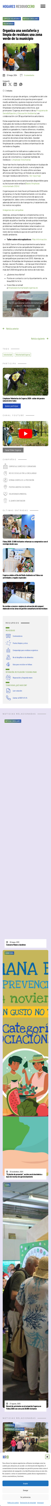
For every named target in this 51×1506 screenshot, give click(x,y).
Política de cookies (13, 1503)
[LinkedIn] (15, 84)
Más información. (39, 239)
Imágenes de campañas (13, 210)
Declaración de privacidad (28, 1503)
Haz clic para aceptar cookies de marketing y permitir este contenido (25, 304)
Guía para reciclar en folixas (22, 664)
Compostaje (9, 1425)
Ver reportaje (35, 176)
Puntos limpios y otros (20, 643)
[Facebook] (4, 84)
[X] (10, 84)
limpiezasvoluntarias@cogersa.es (23, 288)
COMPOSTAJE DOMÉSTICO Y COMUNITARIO (22, 466)
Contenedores (17, 636)
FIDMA (7, 1185)
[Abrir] (42, 6)
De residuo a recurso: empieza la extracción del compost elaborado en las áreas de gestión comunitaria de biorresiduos (25, 607)
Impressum (40, 1503)
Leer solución (17, 690)
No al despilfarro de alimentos (23, 657)
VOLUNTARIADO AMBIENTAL (18, 494)
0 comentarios (29, 75)
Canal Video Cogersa (13, 450)
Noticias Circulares (30, 18)
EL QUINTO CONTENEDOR (17, 500)
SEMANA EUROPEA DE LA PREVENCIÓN (21, 480)
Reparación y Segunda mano (22, 677)
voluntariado (8, 354)
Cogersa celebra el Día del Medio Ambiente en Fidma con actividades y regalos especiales (23, 576)
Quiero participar (11, 406)
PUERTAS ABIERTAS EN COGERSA (19, 487)
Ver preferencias (25, 1497)
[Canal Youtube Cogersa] (25, 433)
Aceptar (25, 1483)
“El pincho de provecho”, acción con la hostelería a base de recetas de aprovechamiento (24, 1175)
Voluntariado (8, 23)
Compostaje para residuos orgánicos (25, 650)
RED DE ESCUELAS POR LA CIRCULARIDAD (23, 473)
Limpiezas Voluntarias (11, 18)
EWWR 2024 (9, 953)
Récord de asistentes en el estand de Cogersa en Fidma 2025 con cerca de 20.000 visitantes (23, 1407)
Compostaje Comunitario (14, 1429)
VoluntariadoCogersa (23, 354)
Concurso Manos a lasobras (16, 944)
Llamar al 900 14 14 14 (20, 698)
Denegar (25, 1490)
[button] (47, 1457)
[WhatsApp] (21, 84)
